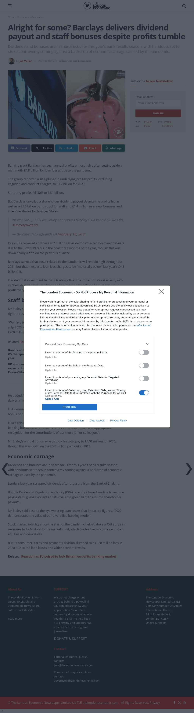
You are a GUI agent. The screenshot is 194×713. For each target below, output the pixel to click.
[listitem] (97, 344)
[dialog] (97, 356)
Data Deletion (75, 420)
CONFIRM (70, 407)
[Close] (162, 292)
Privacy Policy (118, 420)
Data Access (97, 420)
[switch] (144, 352)
